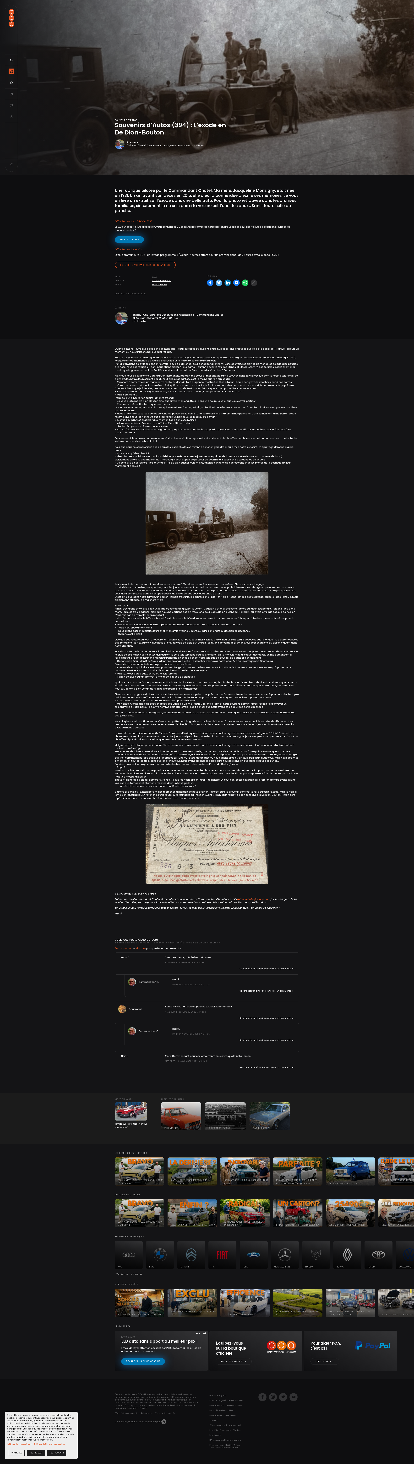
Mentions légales (217, 1395)
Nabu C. (125, 957)
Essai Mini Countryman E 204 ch (225, 1430)
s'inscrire (141, 948)
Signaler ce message (175, 968)
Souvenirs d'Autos (161, 280)
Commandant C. (148, 982)
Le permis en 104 (172, 1128)
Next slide (410, 1171)
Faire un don (324, 1361)
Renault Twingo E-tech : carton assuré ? (297, 1225)
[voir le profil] (132, 981)
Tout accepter (56, 1453)
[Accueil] (11, 18)
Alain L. (124, 1056)
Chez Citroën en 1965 (219, 1128)
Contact (213, 1420)
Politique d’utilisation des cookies (49, 1444)
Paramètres (16, 1453)
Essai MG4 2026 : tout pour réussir (347, 1225)
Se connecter (123, 948)
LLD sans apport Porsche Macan (225, 1440)
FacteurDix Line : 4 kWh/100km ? (239, 1314)
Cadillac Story (261, 1128)
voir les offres (129, 239)
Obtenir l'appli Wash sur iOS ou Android (145, 265)
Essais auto (215, 1435)
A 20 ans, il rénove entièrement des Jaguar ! (140, 1314)
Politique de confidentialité (19, 1444)
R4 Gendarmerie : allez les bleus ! (345, 1183)
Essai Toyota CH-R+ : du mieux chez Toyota (193, 1225)
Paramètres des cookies (221, 1410)
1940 (154, 276)
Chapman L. (136, 1009)
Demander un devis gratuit (143, 1361)
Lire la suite (139, 321)
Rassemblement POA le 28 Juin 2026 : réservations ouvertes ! (224, 1446)
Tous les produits (233, 1361)
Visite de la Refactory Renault (397, 1314)
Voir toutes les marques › (130, 1274)
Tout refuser (35, 1453)
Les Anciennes (159, 284)
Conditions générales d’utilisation (226, 1400)
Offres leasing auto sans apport (225, 1425)
